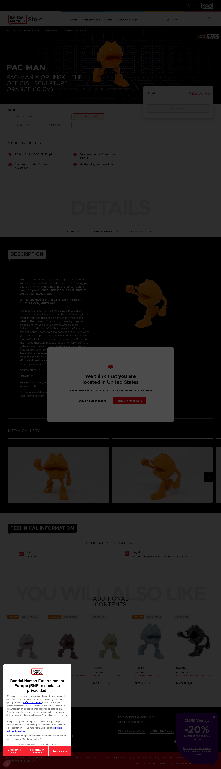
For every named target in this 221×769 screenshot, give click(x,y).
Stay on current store (92, 401)
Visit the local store (129, 400)
